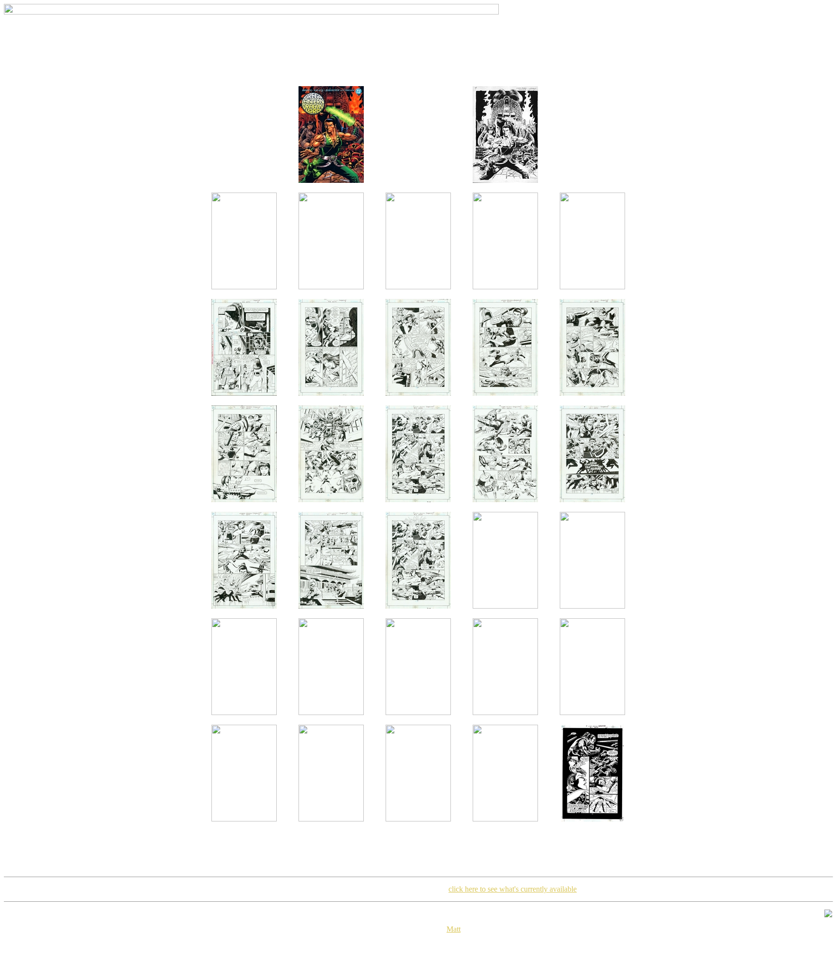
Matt (454, 929)
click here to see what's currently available (512, 889)
